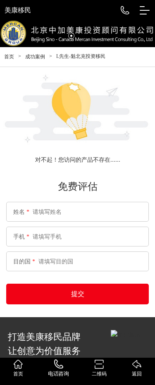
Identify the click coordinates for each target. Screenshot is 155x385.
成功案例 (35, 57)
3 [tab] (84, 36)
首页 (9, 57)
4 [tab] (96, 36)
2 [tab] (71, 36)
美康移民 (18, 10)
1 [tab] (59, 36)
